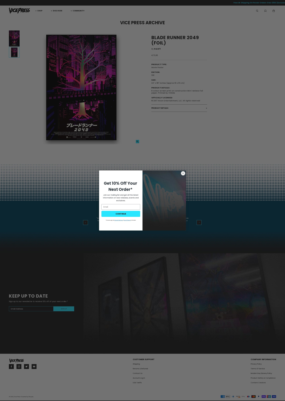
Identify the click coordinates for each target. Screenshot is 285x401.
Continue (121, 213)
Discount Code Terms (119, 220)
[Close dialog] (183, 173)
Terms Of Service (127, 220)
